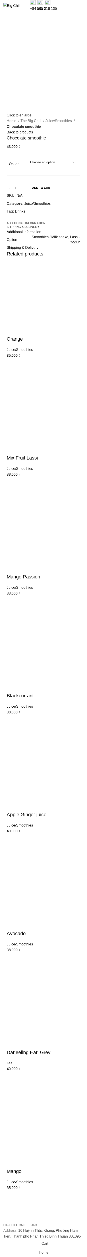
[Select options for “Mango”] (12, 1196)
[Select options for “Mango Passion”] (12, 601)
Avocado (16, 933)
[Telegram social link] (30, 217)
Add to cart (42, 188)
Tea (9, 1063)
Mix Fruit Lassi (22, 458)
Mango (14, 1171)
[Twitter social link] (15, 217)
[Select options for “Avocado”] (12, 958)
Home (12, 121)
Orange (15, 339)
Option (14, 164)
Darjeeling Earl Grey (28, 1052)
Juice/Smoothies (59, 121)
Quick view (12, 375)
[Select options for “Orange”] (12, 364)
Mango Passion (23, 577)
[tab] (26, 223)
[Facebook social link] (10, 217)
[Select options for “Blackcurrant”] (12, 720)
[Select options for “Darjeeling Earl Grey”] (12, 1077)
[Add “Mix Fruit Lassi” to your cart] (12, 483)
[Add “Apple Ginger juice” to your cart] (12, 839)
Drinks (20, 211)
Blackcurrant (20, 695)
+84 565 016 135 (43, 9)
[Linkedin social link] (25, 217)
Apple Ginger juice (26, 814)
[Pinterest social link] (20, 217)
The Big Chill (31, 121)
